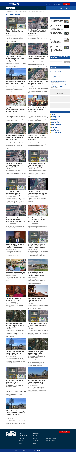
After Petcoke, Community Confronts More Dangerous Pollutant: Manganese (15, 412)
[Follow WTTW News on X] (64, 8)
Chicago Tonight (55, 121)
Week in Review (55, 130)
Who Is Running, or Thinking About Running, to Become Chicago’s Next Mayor (57, 22)
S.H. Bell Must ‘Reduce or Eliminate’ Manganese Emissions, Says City (36, 165)
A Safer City (54, 114)
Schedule (16, 450)
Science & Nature (37, 11)
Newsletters (57, 8)
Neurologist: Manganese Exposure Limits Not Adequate (36, 300)
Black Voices (54, 119)
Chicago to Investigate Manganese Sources (13, 299)
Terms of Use (51, 450)
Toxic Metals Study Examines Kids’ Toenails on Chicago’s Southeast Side (38, 219)
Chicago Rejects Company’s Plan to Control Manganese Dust (37, 325)
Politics (32, 11)
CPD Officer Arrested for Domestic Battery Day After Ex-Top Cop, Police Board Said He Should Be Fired (56, 34)
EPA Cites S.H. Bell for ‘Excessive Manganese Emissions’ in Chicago (13, 193)
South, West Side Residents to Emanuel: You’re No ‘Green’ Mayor (37, 109)
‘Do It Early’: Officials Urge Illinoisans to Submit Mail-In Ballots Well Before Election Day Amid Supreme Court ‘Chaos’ (56, 49)
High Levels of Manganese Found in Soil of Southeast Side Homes (37, 31)
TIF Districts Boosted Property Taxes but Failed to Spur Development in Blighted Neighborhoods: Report (57, 41)
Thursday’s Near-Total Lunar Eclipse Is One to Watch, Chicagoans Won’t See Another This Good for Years (57, 27)
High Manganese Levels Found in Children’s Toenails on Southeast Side (15, 109)
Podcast (50, 8)
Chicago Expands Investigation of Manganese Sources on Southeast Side (37, 193)
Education (25, 11)
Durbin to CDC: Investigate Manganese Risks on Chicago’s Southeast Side (15, 246)
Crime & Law (20, 11)
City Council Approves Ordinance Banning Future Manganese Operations (15, 58)
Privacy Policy (46, 450)
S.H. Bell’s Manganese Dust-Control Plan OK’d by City (15, 82)
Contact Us (35, 438)
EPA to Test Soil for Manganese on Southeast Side (14, 31)
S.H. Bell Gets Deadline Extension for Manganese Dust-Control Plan (14, 165)
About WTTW (25, 450)
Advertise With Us (36, 441)
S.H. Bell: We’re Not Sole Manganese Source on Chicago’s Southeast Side (36, 382)
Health (29, 11)
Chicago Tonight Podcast (50, 436)
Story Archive (31, 8)
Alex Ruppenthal (13, 35)
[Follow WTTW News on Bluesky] (69, 8)
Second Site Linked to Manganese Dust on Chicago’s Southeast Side (36, 274)
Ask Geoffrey (54, 118)
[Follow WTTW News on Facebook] (61, 8)
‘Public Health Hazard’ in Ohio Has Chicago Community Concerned (14, 382)
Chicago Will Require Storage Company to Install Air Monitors (38, 83)
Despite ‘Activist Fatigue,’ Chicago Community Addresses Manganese (36, 353)
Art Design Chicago (55, 116)
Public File (55, 450)
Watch (23, 8)
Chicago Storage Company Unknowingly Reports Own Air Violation (37, 137)
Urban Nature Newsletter (50, 440)
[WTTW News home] (10, 8)
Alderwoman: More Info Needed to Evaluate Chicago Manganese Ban (15, 325)
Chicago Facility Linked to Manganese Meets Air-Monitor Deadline (15, 353)
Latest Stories (21, 433)
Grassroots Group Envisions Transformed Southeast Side (15, 273)
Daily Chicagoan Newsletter (51, 438)
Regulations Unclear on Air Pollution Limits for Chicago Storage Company (15, 137)
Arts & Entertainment (9, 11)
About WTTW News (36, 436)
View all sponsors (60, 93)
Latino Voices (54, 127)
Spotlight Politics (55, 129)
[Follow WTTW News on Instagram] (67, 8)
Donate (66, 4)
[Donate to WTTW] (37, 450)
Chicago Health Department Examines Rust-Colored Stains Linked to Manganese (15, 219)
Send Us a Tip (35, 440)
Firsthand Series (55, 122)
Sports (42, 11)
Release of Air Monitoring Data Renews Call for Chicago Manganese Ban (36, 246)
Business (15, 11)
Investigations (54, 126)
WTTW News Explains (56, 132)
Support (29, 450)
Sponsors (34, 443)
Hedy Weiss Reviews (56, 124)
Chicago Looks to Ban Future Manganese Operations (38, 57)
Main (18, 8)
